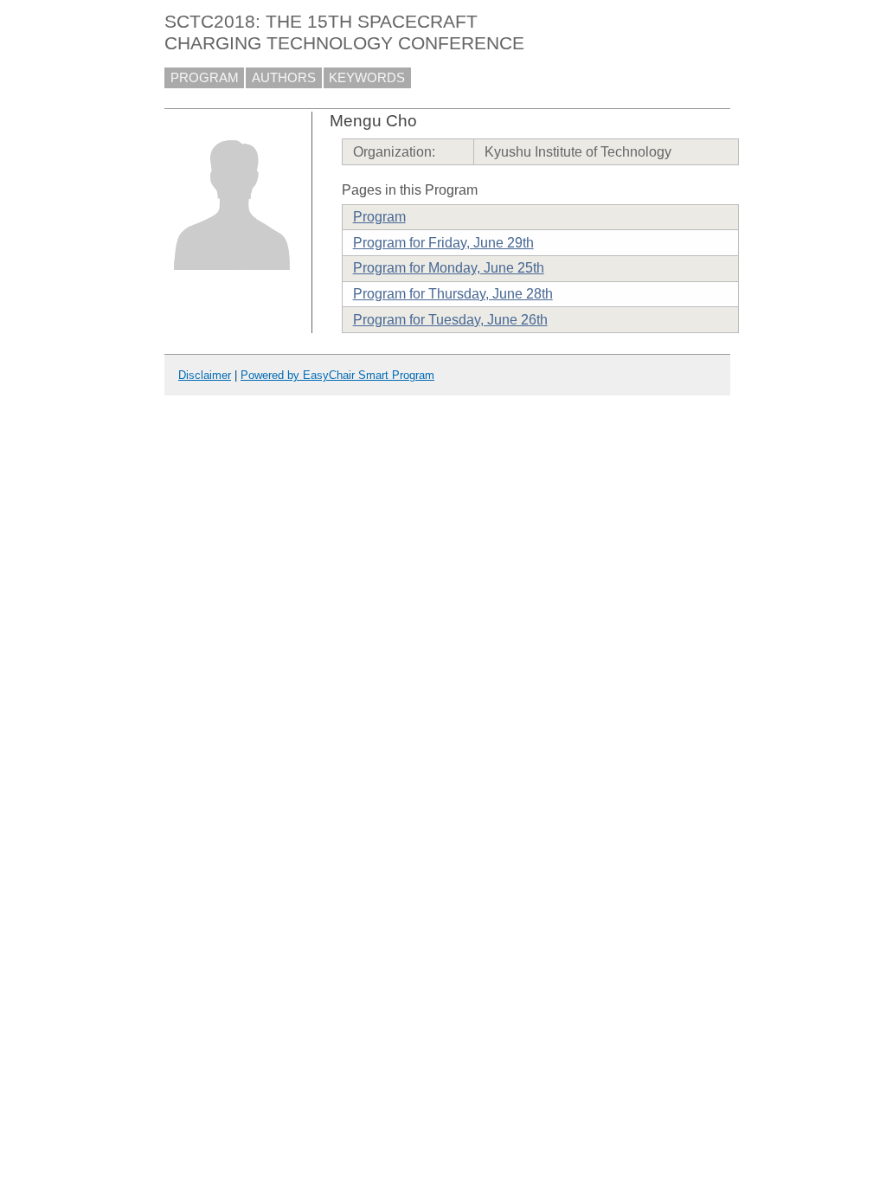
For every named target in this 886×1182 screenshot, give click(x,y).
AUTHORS (284, 78)
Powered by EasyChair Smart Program (337, 375)
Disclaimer (204, 375)
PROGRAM (204, 78)
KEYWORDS (367, 78)
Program (379, 216)
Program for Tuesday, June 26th (450, 319)
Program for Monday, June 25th (448, 267)
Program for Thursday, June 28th (453, 293)
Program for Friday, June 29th (443, 242)
